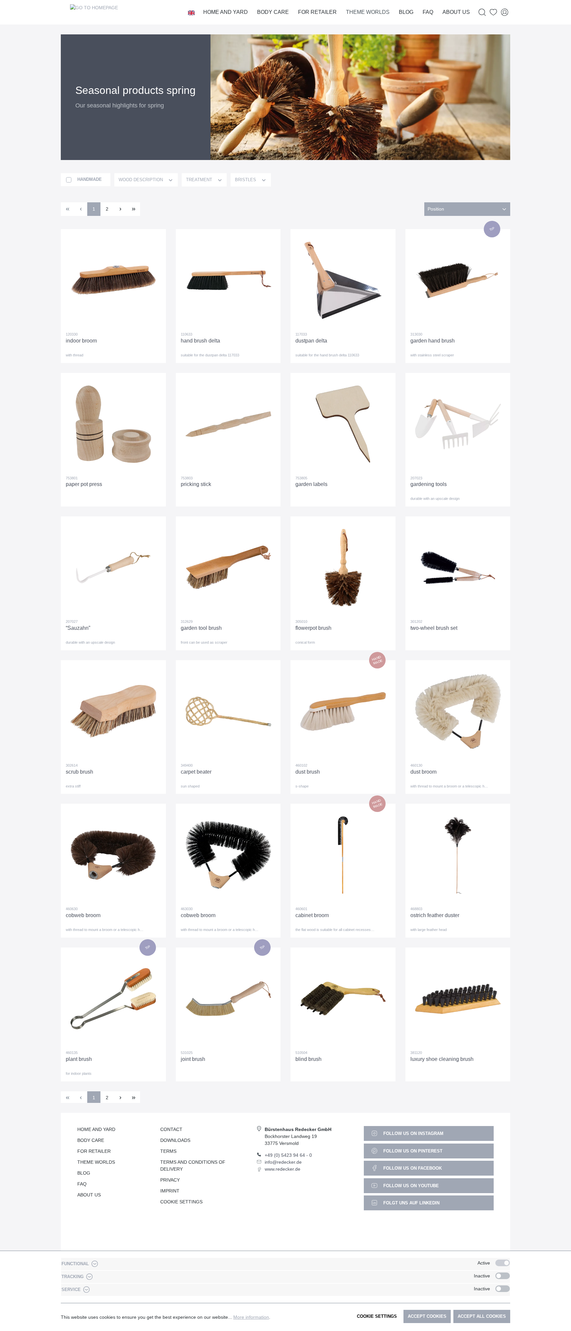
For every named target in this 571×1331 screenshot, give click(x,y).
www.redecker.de (282, 1169)
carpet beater (196, 772)
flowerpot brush (313, 628)
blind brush (308, 1059)
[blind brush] (343, 998)
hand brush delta (200, 340)
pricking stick (196, 484)
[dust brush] (343, 711)
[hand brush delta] (228, 280)
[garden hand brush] (458, 280)
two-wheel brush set (433, 628)
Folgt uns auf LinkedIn (410, 1202)
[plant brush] (113, 998)
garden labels (311, 484)
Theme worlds (96, 1162)
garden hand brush (432, 340)
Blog (83, 1173)
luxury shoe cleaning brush (442, 1059)
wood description (141, 179)
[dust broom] (458, 711)
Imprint (169, 1190)
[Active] (502, 1263)
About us (89, 1194)
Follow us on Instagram (412, 1133)
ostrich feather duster (434, 915)
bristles (246, 179)
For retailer (94, 1151)
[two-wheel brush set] (458, 567)
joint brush (193, 1059)
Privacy (170, 1180)
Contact (171, 1129)
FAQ (82, 1184)
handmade (89, 179)
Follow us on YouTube (410, 1185)
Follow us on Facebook (412, 1168)
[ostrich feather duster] (458, 855)
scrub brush (79, 772)
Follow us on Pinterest (412, 1151)
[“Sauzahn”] (113, 567)
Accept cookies (427, 1316)
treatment (199, 179)
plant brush (79, 1059)
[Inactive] (502, 1275)
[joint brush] (228, 998)
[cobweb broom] (113, 855)
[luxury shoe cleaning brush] (458, 998)
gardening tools (428, 484)
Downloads (175, 1140)
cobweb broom (83, 915)
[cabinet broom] (343, 855)
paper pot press (84, 484)
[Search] (482, 12)
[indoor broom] (113, 280)
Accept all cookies (482, 1316)
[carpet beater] (228, 711)
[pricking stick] (228, 424)
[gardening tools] (458, 424)
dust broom (423, 772)
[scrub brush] (113, 711)
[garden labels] (343, 424)
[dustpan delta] (343, 280)
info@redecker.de (283, 1162)
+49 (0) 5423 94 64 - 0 (288, 1155)
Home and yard (96, 1129)
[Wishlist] (493, 12)
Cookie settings (377, 1316)
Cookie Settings (181, 1201)
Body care (90, 1140)
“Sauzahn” (78, 628)
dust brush (307, 772)
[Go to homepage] (94, 12)
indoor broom (81, 340)
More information (251, 1317)
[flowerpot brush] (343, 567)
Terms (168, 1151)
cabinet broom (312, 915)
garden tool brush (201, 628)
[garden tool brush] (228, 567)
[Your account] (504, 12)
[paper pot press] (113, 424)
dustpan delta (311, 340)
